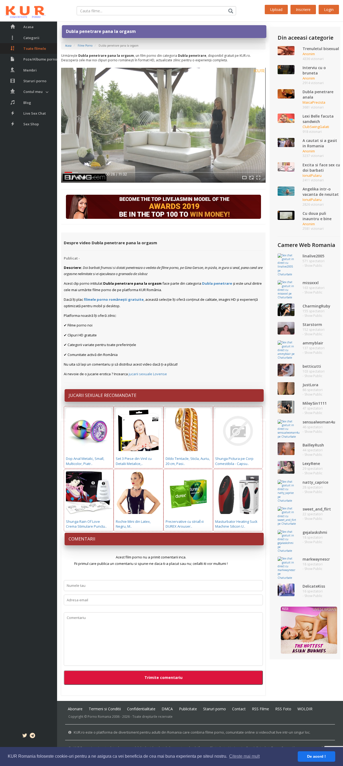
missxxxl (311, 282)
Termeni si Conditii (105, 708)
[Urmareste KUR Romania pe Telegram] (32, 736)
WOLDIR (304, 708)
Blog (27, 102)
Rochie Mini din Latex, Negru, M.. (133, 524)
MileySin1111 (315, 403)
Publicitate (188, 708)
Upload (276, 9)
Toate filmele (34, 48)
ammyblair (313, 343)
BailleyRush (313, 445)
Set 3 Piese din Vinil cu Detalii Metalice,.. (134, 461)
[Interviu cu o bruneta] (286, 69)
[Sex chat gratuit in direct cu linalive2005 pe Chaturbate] (286, 264)
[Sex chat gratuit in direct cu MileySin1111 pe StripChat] (286, 407)
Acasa (28, 26)
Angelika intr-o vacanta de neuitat (321, 191)
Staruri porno (34, 80)
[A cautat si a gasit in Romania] (286, 142)
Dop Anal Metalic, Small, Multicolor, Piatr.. (85, 461)
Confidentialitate (141, 708)
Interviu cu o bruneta (314, 70)
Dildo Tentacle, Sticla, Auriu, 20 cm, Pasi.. (188, 461)
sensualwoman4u (319, 422)
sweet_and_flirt (317, 509)
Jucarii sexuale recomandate (102, 395)
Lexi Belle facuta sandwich (318, 119)
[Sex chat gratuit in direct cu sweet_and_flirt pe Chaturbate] (287, 516)
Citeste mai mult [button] (244, 756)
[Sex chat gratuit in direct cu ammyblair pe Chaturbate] (286, 350)
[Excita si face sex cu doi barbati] (286, 166)
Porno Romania (99, 716)
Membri (30, 70)
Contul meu (33, 91)
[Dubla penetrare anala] (286, 93)
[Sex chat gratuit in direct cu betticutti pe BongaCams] (286, 369)
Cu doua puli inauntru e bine (317, 216)
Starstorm (312, 324)
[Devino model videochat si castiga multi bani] (163, 206)
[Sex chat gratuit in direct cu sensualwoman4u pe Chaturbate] (289, 428)
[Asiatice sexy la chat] (309, 630)
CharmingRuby (316, 306)
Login (329, 9)
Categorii (31, 37)
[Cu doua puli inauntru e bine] (286, 215)
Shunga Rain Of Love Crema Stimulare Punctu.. (86, 524)
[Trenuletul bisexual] (286, 50)
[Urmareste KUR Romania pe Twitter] (24, 736)
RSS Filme (260, 708)
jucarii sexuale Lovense (148, 373)
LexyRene (311, 463)
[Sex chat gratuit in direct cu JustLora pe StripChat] (286, 388)
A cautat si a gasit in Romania (320, 143)
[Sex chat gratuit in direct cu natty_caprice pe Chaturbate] (286, 491)
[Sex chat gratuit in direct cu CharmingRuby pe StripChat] (286, 309)
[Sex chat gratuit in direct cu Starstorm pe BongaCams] (286, 328)
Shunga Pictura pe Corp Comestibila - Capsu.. (234, 461)
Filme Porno (85, 45)
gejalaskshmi (315, 532)
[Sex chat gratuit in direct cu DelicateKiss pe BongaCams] (286, 589)
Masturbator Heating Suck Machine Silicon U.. (236, 524)
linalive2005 (313, 255)
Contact (239, 708)
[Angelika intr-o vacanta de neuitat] (286, 191)
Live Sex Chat (34, 113)
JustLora (310, 384)
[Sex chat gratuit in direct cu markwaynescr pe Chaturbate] (286, 568)
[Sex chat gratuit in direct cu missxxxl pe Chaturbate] (286, 289)
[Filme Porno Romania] (23, 10)
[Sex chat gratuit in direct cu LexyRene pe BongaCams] (286, 467)
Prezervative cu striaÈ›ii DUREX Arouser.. (185, 524)
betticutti (312, 366)
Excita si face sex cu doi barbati (321, 167)
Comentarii (82, 539)
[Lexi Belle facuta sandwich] (286, 118)
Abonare (75, 708)
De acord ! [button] (316, 756)
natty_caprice (315, 482)
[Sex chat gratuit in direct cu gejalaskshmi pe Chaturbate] (286, 541)
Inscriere (303, 9)
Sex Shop (31, 124)
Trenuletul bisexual (321, 48)
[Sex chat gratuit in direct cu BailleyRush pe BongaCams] (286, 448)
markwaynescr (316, 559)
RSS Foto (283, 708)
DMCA (167, 708)
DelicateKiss (314, 586)
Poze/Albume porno (40, 59)
